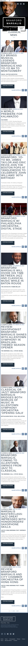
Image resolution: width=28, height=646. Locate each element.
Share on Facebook (23, 90)
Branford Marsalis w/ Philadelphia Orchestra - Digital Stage (11, 223)
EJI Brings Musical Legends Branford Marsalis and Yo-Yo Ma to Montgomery (11, 63)
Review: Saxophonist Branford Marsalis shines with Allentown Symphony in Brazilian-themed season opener (14, 337)
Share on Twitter (26, 90)
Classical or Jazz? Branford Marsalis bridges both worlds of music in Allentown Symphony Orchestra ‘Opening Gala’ (13, 401)
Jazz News (14, 27)
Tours (2, 640)
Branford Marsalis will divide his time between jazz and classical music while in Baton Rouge (12, 275)
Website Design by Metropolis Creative (8, 625)
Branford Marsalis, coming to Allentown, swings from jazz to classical (11, 463)
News (6, 639)
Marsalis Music (8, 640)
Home (2, 639)
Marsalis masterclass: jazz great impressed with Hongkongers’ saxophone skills (13, 519)
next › (13, 611)
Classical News (21, 28)
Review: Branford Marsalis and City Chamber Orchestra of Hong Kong (12, 576)
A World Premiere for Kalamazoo (11, 114)
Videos (23, 639)
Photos (18, 639)
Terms (8, 622)
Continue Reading (8, 85)
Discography (12, 639)
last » (17, 611)
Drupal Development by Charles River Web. (9, 627)
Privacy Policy (3, 622)
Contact (15, 640)
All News (6, 27)
